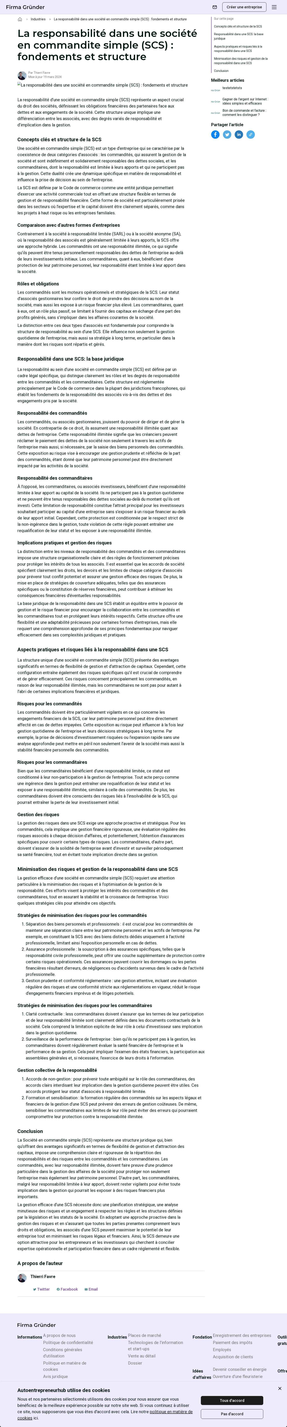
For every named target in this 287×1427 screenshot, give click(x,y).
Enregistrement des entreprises (242, 1335)
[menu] (274, 7)
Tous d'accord (232, 1400)
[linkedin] (239, 134)
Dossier (135, 1363)
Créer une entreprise (244, 7)
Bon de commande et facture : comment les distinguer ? (244, 113)
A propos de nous (59, 1335)
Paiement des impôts (232, 1342)
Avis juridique (55, 1376)
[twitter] (227, 134)
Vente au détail (141, 1355)
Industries (38, 19)
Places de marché (144, 1335)
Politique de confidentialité (68, 1342)
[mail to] (215, 7)
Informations (29, 1337)
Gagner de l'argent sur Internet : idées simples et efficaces (245, 101)
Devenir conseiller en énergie (240, 1369)
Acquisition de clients (233, 1356)
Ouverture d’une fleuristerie (238, 1376)
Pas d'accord (232, 1414)
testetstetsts (232, 88)
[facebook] (215, 134)
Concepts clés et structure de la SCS (238, 26)
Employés (222, 1349)
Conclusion (221, 71)
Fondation (202, 1337)
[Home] (19, 19)
